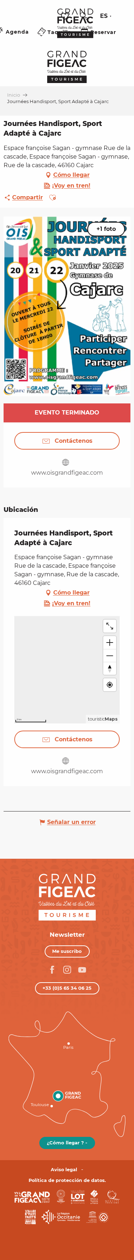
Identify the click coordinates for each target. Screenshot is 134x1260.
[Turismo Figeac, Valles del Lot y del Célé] (75, 28)
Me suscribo (67, 951)
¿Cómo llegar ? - (67, 1142)
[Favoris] (65, 16)
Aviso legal (64, 1169)
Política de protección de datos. (67, 1180)
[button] (84, 16)
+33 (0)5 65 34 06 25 (67, 988)
